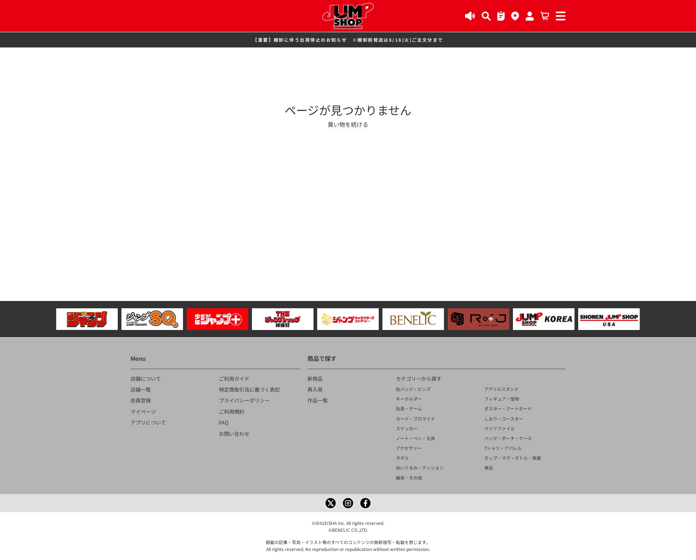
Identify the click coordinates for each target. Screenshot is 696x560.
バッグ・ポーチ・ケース (508, 438)
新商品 (315, 378)
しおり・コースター (503, 418)
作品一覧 (317, 400)
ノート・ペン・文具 (415, 438)
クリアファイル (499, 428)
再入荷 (315, 389)
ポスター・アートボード (508, 408)
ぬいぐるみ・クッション (420, 467)
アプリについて (148, 422)
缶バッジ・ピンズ (413, 389)
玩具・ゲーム (409, 408)
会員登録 (140, 400)
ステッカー (407, 428)
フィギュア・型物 (501, 399)
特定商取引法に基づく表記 (249, 389)
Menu (138, 358)
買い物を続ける (348, 124)
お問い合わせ (234, 433)
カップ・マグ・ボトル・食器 (512, 458)
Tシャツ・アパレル (503, 448)
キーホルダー (409, 399)
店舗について (145, 378)
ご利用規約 (231, 411)
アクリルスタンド (501, 389)
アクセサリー (409, 448)
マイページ (143, 411)
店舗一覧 (140, 389)
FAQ (223, 422)
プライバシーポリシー (244, 400)
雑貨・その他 (409, 478)
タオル (402, 458)
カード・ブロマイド (415, 418)
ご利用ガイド (234, 378)
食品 (488, 467)
